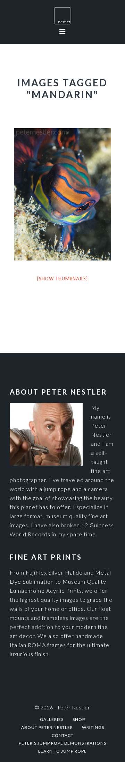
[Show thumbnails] (62, 278)
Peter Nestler (62, 15)
